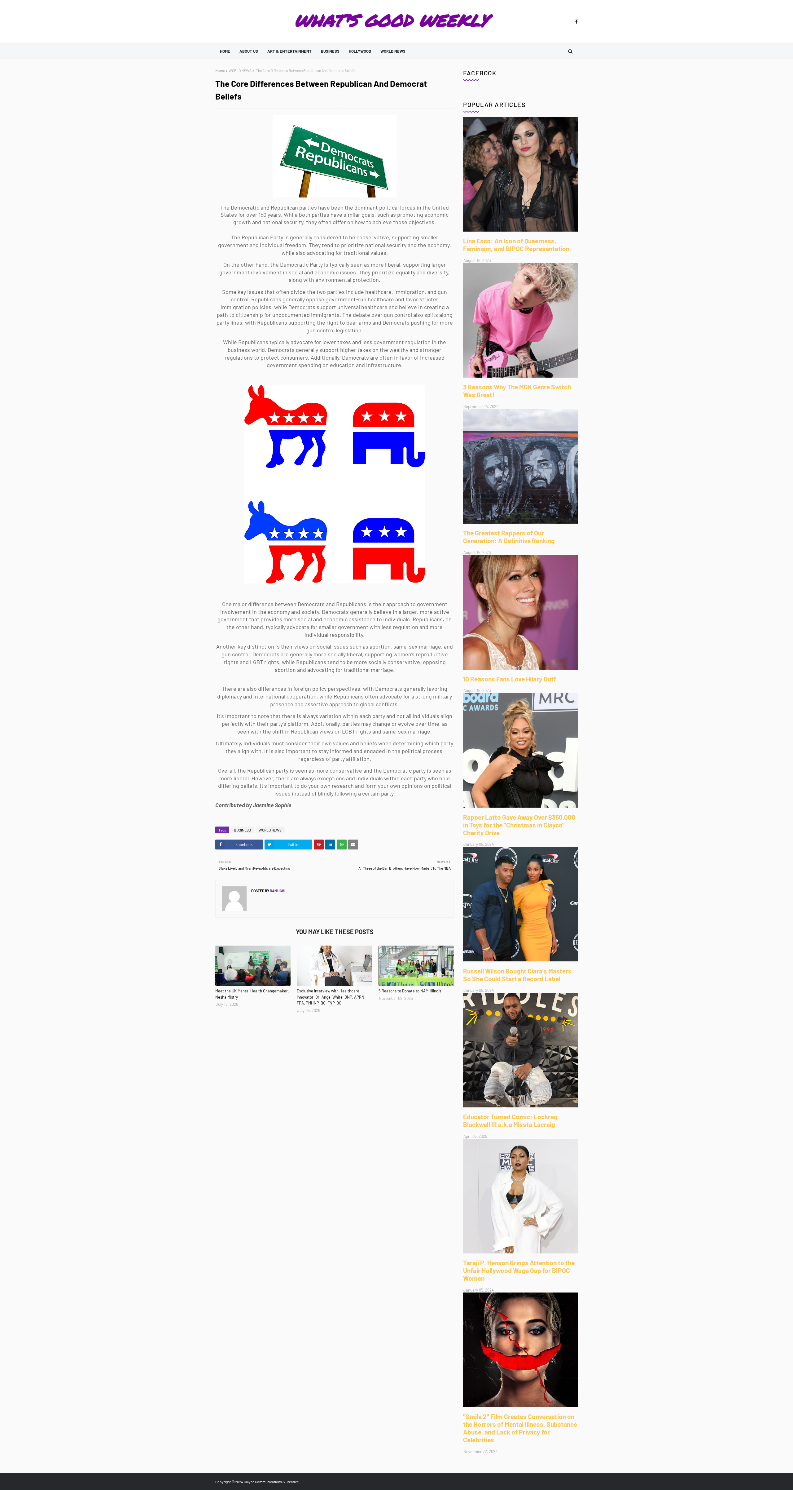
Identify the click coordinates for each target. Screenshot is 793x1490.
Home (220, 70)
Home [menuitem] (225, 51)
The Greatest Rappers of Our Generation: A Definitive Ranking (509, 536)
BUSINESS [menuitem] (330, 51)
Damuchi (277, 891)
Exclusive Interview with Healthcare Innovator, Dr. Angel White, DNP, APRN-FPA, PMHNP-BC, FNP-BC (331, 996)
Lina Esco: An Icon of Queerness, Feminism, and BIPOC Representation (516, 244)
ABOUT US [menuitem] (248, 51)
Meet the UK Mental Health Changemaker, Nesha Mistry (252, 994)
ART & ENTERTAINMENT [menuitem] (289, 51)
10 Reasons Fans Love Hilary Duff (509, 679)
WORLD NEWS (240, 70)
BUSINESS (242, 830)
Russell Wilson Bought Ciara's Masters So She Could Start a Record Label (517, 974)
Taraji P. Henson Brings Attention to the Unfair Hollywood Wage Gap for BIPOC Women (519, 1270)
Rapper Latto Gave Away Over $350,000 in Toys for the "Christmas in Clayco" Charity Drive (519, 824)
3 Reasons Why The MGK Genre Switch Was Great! (517, 390)
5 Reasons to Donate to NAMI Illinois (410, 990)
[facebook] (575, 21)
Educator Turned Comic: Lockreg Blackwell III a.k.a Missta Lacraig (510, 1120)
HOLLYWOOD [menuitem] (360, 51)
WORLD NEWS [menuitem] (392, 51)
